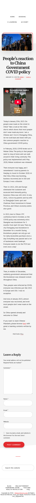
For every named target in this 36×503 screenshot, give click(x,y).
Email (5, 410)
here (24, 323)
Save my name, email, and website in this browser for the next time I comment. (16, 435)
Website (6, 422)
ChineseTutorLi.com (21, 493)
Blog (21, 334)
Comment (7, 368)
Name (5, 399)
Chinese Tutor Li (18, 6)
